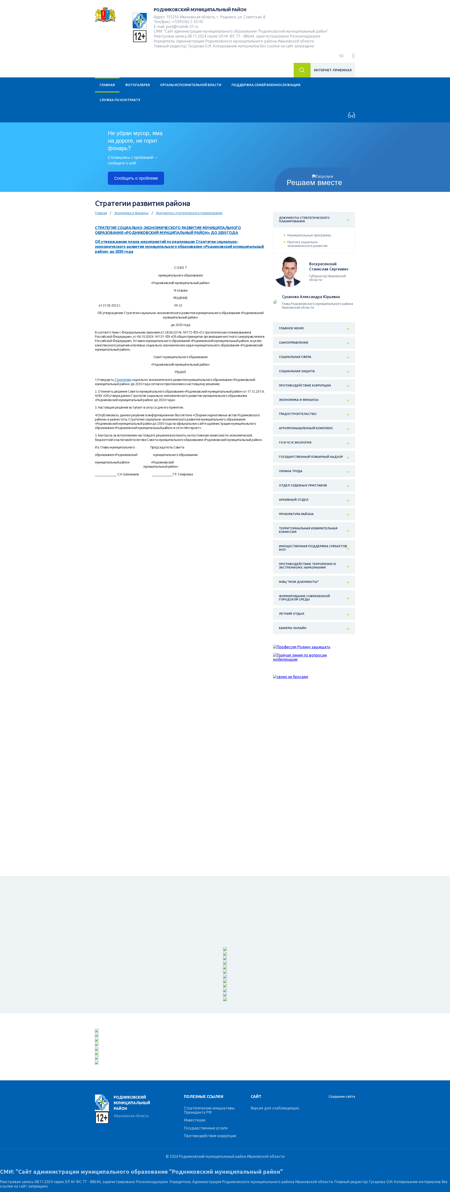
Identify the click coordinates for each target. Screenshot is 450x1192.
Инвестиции (194, 1120)
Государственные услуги (206, 1128)
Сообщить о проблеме (136, 178)
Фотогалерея (137, 85)
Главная (107, 85)
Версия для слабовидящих (275, 1108)
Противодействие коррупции (210, 1136)
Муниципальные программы (309, 235)
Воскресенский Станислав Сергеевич (328, 266)
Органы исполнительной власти (190, 85)
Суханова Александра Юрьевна (311, 297)
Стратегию (123, 380)
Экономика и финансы (131, 213)
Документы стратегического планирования (189, 213)
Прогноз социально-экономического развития (307, 244)
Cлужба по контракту (120, 100)
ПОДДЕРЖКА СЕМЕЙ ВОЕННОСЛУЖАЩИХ (266, 85)
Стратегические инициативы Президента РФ (209, 1110)
